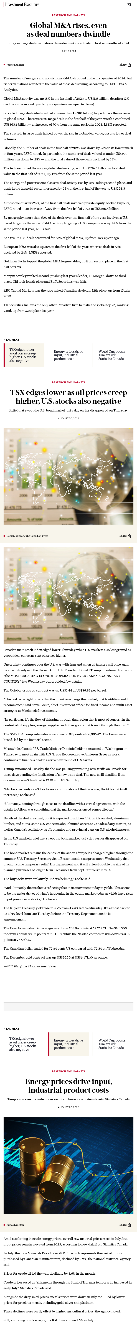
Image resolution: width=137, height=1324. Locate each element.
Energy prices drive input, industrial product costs (68, 355)
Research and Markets (68, 15)
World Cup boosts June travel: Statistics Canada (111, 355)
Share (123, 64)
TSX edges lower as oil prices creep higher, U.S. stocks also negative (22, 355)
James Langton (15, 64)
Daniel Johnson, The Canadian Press (27, 535)
